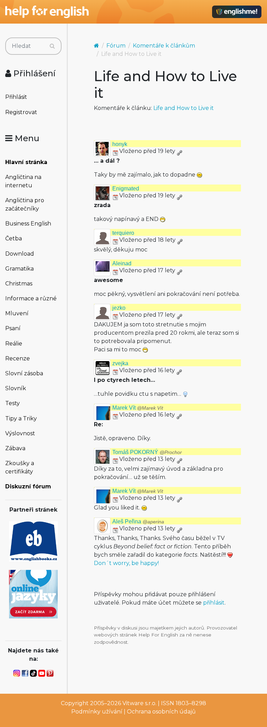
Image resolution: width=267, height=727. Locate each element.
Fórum (116, 45)
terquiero (123, 233)
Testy (12, 403)
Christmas (18, 283)
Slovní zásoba (24, 373)
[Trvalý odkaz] (179, 151)
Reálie (13, 343)
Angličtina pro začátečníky (24, 204)
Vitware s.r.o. (139, 703)
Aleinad (121, 263)
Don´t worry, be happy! (126, 563)
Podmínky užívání (96, 711)
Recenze (17, 358)
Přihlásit (16, 97)
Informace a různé (31, 298)
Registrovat (21, 112)
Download (19, 253)
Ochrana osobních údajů (161, 711)
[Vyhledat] (52, 46)
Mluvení (17, 313)
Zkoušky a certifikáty (19, 467)
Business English (28, 223)
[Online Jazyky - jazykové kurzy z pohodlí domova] (33, 593)
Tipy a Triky (21, 418)
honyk (119, 144)
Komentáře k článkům (164, 45)
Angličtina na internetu (23, 181)
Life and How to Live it (183, 108)
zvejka (120, 363)
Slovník (15, 388)
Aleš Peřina (138, 521)
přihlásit (214, 602)
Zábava (15, 448)
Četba (13, 238)
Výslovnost (20, 433)
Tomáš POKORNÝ (147, 452)
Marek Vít (137, 408)
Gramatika (19, 268)
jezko (119, 308)
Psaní (13, 328)
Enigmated (125, 188)
